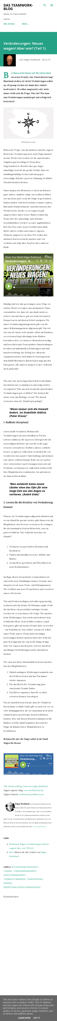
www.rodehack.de (39, 827)
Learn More (24, 1018)
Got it (36, 1018)
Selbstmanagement (15, 875)
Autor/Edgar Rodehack (25, 867)
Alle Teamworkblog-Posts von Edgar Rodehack (26, 786)
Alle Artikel (9, 23)
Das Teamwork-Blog (18, 7)
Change (8, 871)
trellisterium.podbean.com (31, 794)
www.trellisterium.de (33, 790)
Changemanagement (25, 871)
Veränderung (35, 879)
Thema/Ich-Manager (15, 879)
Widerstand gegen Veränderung (22, 887)
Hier (11, 852)
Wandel (8, 883)
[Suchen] (44, 5)
